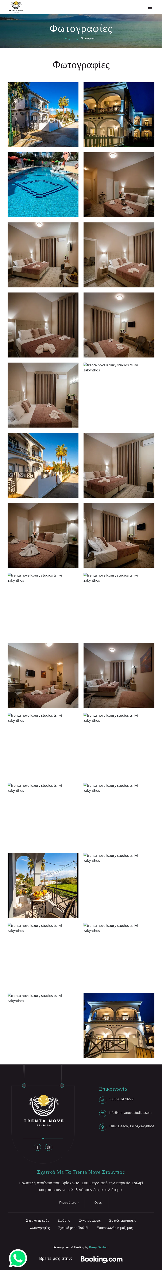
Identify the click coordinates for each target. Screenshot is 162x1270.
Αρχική (69, 38)
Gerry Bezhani (99, 1247)
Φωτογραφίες (40, 1228)
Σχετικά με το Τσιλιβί (73, 1228)
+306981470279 (121, 1099)
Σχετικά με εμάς (37, 1220)
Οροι (97, 1202)
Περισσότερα (68, 1202)
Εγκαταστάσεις (90, 1220)
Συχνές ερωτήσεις (122, 1220)
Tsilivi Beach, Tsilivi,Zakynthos (131, 1126)
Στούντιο (64, 1220)
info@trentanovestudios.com (130, 1112)
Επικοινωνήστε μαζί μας (115, 1228)
